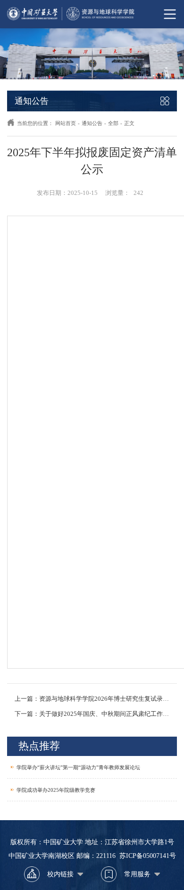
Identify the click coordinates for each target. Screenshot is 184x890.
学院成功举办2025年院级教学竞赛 (56, 790)
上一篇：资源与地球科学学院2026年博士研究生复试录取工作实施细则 (92, 699)
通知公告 (92, 123)
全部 (113, 123)
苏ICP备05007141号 (147, 855)
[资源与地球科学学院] (92, 14)
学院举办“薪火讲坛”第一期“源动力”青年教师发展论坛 (78, 767)
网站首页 (65, 123)
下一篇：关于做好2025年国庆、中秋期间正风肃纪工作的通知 (92, 714)
